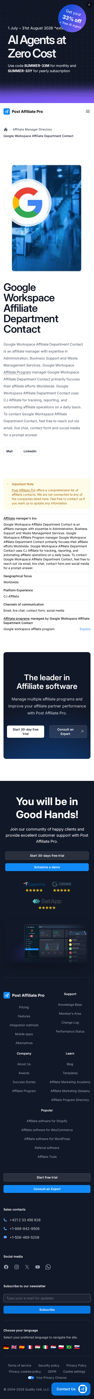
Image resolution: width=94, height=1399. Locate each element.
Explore (85, 629)
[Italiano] (45, 1347)
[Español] (21, 1347)
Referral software (47, 1148)
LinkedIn (30, 451)
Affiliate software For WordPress (47, 1139)
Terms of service (19, 1365)
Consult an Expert (65, 731)
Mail (9, 451)
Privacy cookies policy (25, 1371)
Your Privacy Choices (51, 1377)
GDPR (52, 1371)
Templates (70, 1073)
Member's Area (70, 1013)
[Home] (5, 129)
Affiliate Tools (47, 1156)
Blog (70, 1064)
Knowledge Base (70, 1004)
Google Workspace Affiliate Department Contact (38, 136)
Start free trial (47, 1177)
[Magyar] (37, 1347)
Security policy (48, 1365)
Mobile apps (24, 1034)
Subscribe (47, 1309)
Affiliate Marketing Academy (70, 1082)
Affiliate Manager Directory (32, 129)
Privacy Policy (76, 1365)
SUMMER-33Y (20, 71)
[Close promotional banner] (89, 5)
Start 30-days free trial (47, 855)
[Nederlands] (53, 1347)
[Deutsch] (6, 1347)
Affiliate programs (16, 618)
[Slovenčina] (77, 1347)
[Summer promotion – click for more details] (47, 51)
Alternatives (24, 1043)
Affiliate (9, 518)
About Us (24, 1064)
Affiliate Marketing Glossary (70, 1091)
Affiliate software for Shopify (47, 1121)
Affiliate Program (17, 372)
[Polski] (61, 1347)
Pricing (24, 1007)
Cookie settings (74, 1371)
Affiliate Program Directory (70, 1100)
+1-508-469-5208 (24, 1237)
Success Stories (24, 1082)
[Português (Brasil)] (69, 1347)
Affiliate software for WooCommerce (47, 1130)
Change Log (70, 1022)
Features (24, 1016)
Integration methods (24, 1025)
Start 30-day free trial (25, 731)
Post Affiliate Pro (23, 490)
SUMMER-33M (36, 65)
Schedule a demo (47, 867)
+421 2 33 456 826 (25, 1220)
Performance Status (70, 1031)
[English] (14, 1347)
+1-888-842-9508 (25, 1228)
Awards (24, 1073)
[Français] (29, 1347)
